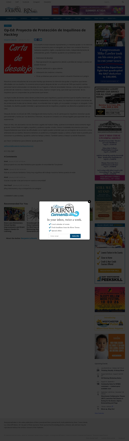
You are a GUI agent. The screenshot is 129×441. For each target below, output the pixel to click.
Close (89, 201)
